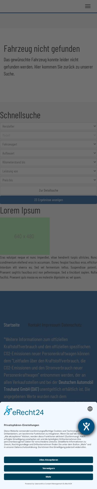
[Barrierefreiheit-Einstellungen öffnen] (86, 426)
